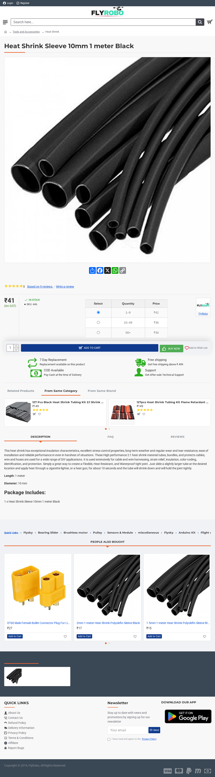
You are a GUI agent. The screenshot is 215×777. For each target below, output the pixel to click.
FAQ (111, 436)
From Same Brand (102, 391)
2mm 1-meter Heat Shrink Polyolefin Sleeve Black (108, 623)
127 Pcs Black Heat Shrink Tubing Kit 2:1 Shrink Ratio (68, 402)
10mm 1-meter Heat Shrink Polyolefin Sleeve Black (46, 670)
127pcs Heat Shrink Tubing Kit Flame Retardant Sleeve (173, 402)
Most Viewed (56, 659)
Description (40, 436)
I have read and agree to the (134, 739)
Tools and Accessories (26, 31)
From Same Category (61, 391)
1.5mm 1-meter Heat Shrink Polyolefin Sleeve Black (178, 623)
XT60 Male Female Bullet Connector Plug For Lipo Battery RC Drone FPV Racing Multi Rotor (38, 623)
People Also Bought (107, 541)
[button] (106, 429)
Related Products (20, 391)
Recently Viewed (21, 659)
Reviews (177, 436)
